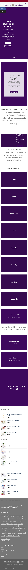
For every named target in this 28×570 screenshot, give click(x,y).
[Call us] (16, 507)
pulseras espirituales (21, 533)
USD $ (3, 8)
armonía (19, 521)
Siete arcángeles (5, 538)
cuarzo (3, 526)
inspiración (16, 528)
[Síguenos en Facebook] (8, 507)
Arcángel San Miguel (21, 518)
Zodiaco (18, 538)
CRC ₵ (3, 11)
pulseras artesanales (10, 533)
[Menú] (2, 5)
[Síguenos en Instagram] (11, 507)
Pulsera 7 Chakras (9, 550)
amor (7, 516)
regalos (3, 535)
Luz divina (22, 528)
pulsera (20, 530)
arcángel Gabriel (19, 516)
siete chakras (12, 538)
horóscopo (11, 528)
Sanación (17, 535)
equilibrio (21, 526)
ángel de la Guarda (5, 540)
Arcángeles (12, 516)
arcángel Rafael (12, 518)
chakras (15, 523)
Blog (5, 564)
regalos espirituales (10, 535)
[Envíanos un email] (14, 507)
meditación (4, 530)
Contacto (10, 564)
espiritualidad (4, 528)
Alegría (3, 516)
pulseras (3, 533)
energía (16, 526)
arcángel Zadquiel (12, 521)
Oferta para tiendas (19, 564)
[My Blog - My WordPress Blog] (14, 5)
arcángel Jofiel (5, 518)
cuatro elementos (9, 526)
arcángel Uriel (4, 521)
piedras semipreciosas (12, 530)
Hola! (6, 554)
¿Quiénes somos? (14, 565)
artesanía (4, 523)
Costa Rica (21, 523)
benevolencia (9, 523)
